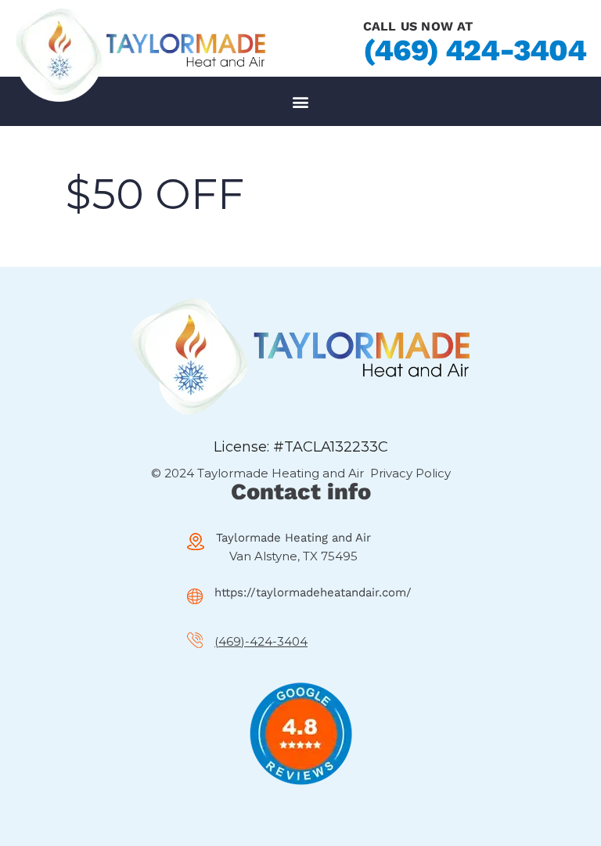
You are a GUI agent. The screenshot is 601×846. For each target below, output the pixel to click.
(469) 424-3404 (474, 50)
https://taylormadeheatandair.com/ (313, 592)
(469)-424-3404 (261, 641)
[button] (301, 101)
